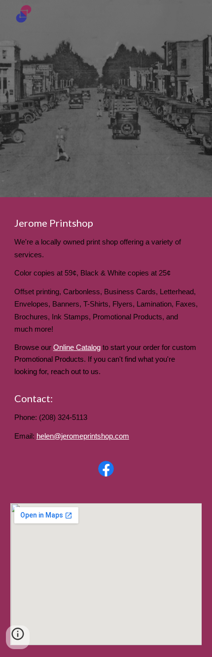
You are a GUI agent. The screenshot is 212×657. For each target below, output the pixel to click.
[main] (106, 296)
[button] (18, 637)
